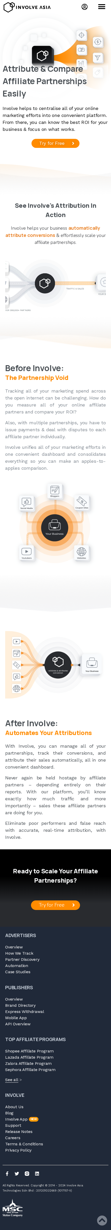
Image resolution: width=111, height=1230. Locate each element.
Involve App (21, 1119)
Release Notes (18, 1131)
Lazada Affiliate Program (29, 1057)
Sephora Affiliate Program (30, 1069)
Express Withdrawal (24, 1011)
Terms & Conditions (24, 1143)
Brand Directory (20, 1005)
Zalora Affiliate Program (28, 1063)
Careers (12, 1137)
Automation (16, 965)
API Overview (17, 1023)
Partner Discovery (22, 959)
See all (11, 1079)
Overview (13, 947)
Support (13, 1125)
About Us (14, 1106)
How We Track (19, 953)
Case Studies (17, 971)
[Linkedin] (37, 1173)
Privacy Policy (18, 1150)
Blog (9, 1113)
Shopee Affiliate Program (29, 1051)
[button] (101, 7)
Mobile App (16, 1017)
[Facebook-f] (7, 1173)
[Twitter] (17, 1173)
